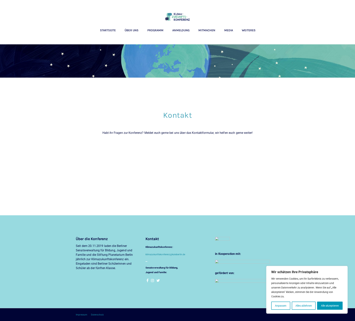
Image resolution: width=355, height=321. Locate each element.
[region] (307, 290)
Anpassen (280, 305)
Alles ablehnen (303, 305)
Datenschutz (97, 314)
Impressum (82, 314)
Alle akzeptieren (330, 305)
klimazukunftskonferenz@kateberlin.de (165, 254)
